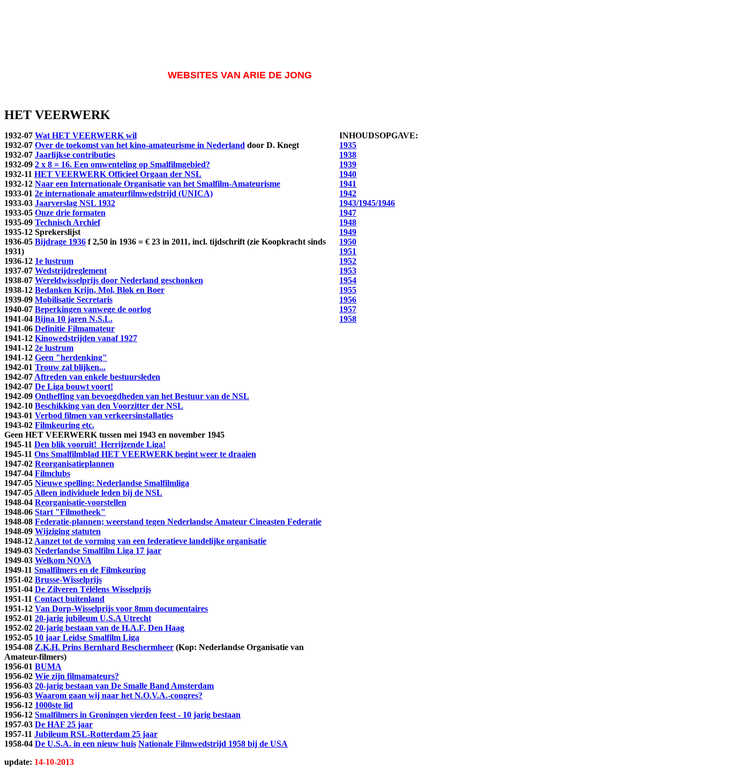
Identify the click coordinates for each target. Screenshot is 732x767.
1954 (347, 280)
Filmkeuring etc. (64, 425)
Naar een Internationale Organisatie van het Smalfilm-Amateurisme (157, 183)
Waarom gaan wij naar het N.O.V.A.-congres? (119, 695)
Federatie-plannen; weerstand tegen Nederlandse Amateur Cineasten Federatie (178, 521)
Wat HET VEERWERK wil (86, 135)
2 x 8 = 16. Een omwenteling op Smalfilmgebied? (122, 164)
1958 (347, 318)
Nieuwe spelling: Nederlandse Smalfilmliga (112, 483)
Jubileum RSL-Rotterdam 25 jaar (96, 734)
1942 (347, 193)
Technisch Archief (67, 222)
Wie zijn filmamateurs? (77, 676)
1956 (347, 299)
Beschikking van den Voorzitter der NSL (109, 405)
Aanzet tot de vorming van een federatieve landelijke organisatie (150, 540)
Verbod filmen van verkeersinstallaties (104, 415)
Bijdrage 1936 (60, 241)
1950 (347, 241)
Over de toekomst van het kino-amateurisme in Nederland (140, 145)
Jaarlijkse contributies (75, 154)
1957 (347, 309)
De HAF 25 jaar (64, 724)
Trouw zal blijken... (70, 367)
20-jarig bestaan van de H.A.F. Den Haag (109, 627)
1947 (347, 212)
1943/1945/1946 (367, 203)
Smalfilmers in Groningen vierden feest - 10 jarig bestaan (138, 714)
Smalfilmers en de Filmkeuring (90, 569)
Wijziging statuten (68, 531)
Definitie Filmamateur (75, 328)
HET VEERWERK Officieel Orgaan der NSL (117, 174)
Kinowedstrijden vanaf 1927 (86, 338)
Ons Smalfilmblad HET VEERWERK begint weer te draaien (145, 454)
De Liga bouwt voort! (74, 386)
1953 (347, 270)
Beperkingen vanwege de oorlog (93, 309)
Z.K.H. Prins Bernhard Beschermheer (104, 647)
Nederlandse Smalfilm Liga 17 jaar (98, 550)
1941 (347, 183)
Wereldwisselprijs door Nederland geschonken (119, 280)
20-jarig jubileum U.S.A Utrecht (93, 618)
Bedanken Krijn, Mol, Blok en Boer (100, 289)
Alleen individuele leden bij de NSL (98, 492)
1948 (347, 222)
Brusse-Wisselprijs (68, 579)
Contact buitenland (69, 598)
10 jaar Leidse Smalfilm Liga (87, 637)
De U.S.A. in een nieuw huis (85, 743)
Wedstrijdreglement (71, 270)
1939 (347, 164)
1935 (347, 145)
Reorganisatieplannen (74, 463)
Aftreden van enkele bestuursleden (97, 376)
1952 (347, 261)
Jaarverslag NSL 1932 (75, 203)
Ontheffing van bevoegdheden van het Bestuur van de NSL (142, 396)
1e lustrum (54, 261)
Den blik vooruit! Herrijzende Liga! (100, 444)
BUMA (48, 666)
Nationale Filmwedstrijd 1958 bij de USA (213, 743)
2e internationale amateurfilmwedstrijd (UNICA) (124, 193)
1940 (347, 174)
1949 (347, 232)
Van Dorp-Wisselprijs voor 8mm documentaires (121, 608)
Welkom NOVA (63, 560)
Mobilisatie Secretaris (74, 299)
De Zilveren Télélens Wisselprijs (93, 589)
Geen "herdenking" (71, 357)
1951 (347, 251)
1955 (347, 289)
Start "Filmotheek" (70, 512)
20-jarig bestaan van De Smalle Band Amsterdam (124, 685)
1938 (347, 154)
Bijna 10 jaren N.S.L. (74, 318)
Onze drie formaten (70, 212)
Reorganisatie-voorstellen (80, 502)
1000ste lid (54, 705)
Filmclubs (52, 473)
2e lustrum (54, 347)
